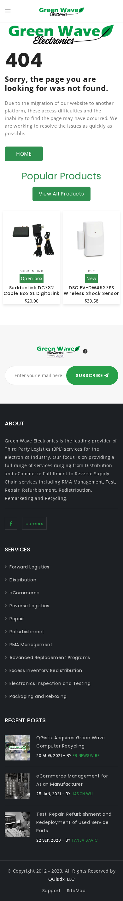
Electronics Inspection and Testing (50, 683)
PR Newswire (86, 755)
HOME (24, 153)
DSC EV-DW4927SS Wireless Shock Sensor (91, 290)
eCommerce (24, 593)
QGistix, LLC (61, 879)
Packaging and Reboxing (38, 696)
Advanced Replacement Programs (49, 657)
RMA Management (30, 644)
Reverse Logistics (29, 606)
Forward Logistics (29, 567)
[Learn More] (85, 351)
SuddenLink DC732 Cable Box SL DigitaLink (31, 290)
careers (35, 523)
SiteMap (76, 890)
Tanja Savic (85, 840)
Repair (16, 619)
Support (51, 890)
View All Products (61, 193)
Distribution (22, 580)
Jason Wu (82, 793)
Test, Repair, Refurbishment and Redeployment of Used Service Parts (74, 822)
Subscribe (90, 375)
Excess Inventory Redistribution (45, 670)
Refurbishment (26, 631)
